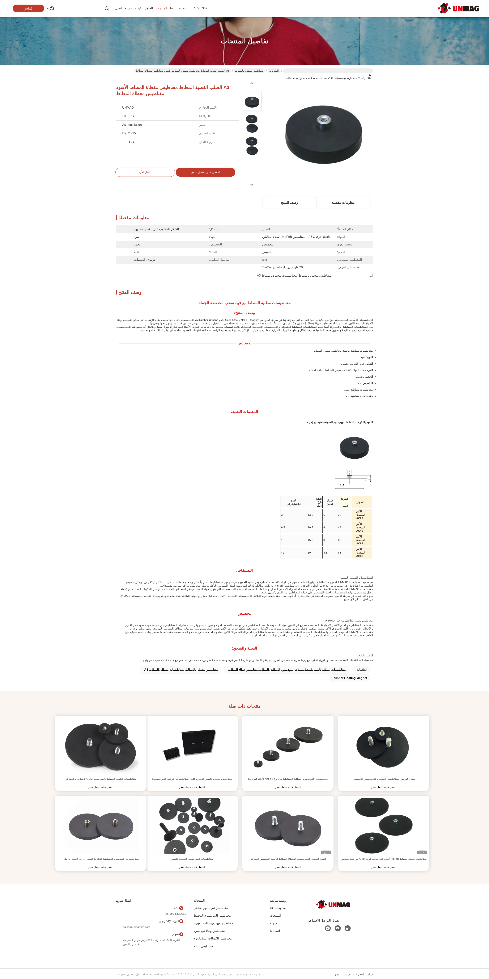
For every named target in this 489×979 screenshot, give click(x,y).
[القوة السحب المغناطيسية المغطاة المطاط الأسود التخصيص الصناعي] (288, 826)
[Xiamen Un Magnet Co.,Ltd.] (458, 8)
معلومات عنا (178, 8)
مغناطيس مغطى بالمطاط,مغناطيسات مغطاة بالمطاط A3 (181, 669)
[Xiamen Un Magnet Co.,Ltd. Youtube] (337, 928)
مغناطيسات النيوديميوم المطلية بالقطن (192, 858)
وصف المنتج (289, 202)
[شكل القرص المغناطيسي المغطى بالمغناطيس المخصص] (384, 746)
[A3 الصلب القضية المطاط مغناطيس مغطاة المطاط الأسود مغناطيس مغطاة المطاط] (322, 130)
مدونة (128, 8)
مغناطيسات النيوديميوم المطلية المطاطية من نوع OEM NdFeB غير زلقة (288, 778)
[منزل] (333, 904)
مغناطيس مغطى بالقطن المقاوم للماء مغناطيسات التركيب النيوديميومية (192, 778)
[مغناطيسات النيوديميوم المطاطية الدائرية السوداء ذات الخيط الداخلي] (100, 826)
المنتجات (161, 8)
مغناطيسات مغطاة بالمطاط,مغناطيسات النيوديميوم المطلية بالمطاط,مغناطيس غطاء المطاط (287, 669)
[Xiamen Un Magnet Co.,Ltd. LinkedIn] (347, 928)
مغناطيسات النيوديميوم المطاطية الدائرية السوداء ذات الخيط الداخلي (101, 858)
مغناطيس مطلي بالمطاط (249, 70)
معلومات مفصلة (343, 202)
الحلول (148, 8)
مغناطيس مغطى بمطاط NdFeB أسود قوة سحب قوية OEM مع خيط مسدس (384, 858)
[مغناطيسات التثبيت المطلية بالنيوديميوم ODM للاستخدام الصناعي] (100, 746)
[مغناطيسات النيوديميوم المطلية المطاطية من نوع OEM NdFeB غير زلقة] (288, 746)
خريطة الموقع (343, 974)
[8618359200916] (327, 928)
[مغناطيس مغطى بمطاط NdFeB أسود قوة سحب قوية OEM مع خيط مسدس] (383, 826)
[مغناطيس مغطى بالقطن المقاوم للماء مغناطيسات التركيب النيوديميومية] (192, 746)
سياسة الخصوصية (363, 974)
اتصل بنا (117, 8)
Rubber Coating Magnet (350, 678)
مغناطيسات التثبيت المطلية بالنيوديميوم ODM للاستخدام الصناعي (101, 778)
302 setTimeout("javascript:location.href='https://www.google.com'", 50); (198, 8)
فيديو (138, 8)
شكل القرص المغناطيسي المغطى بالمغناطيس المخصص (383, 778)
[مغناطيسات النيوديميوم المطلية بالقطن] (192, 826)
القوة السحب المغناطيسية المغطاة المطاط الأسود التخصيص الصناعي (288, 858)
